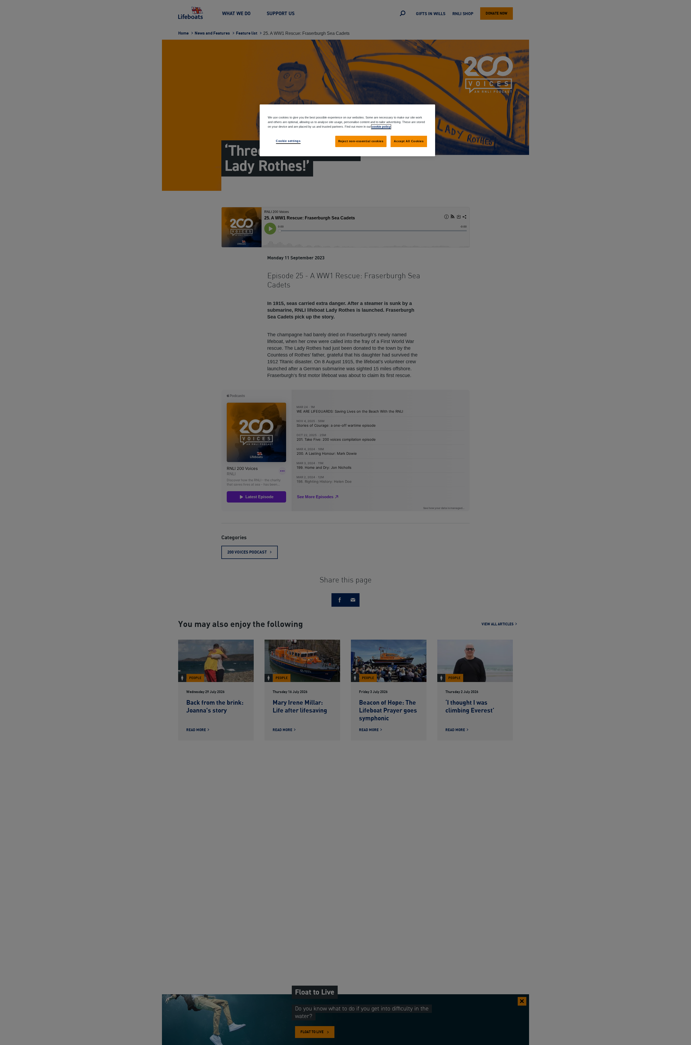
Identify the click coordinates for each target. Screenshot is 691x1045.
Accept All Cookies (409, 141)
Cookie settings (288, 140)
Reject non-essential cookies (361, 141)
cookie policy (381, 126)
